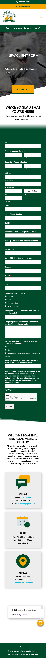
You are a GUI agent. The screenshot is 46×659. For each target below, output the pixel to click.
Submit (9, 407)
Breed (8, 276)
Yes (9, 347)
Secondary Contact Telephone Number (21, 232)
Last (25, 158)
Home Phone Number (13, 214)
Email (7, 205)
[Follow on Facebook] (21, 646)
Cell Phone (10, 223)
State (25, 194)
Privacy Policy (14, 654)
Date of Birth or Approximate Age (19, 258)
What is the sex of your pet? (17, 293)
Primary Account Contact (15, 151)
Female (10, 296)
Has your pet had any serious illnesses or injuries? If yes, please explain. (21, 323)
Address (9, 173)
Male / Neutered (14, 306)
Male (9, 300)
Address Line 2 (9, 187)
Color (7, 285)
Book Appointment (23, 7)
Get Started (22, 89)
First (6, 158)
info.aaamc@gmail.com (25, 504)
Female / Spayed (14, 303)
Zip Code (7, 201)
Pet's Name (10, 249)
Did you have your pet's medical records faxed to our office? (21, 342)
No (9, 350)
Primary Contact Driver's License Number (22, 241)
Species (8, 267)
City (6, 194)
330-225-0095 (26, 498)
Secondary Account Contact (16, 162)
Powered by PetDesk (29, 654)
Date (7, 142)
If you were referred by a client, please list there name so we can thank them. (22, 361)
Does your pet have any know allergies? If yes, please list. (22, 312)
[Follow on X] (25, 646)
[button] (40, 623)
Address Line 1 (9, 180)
